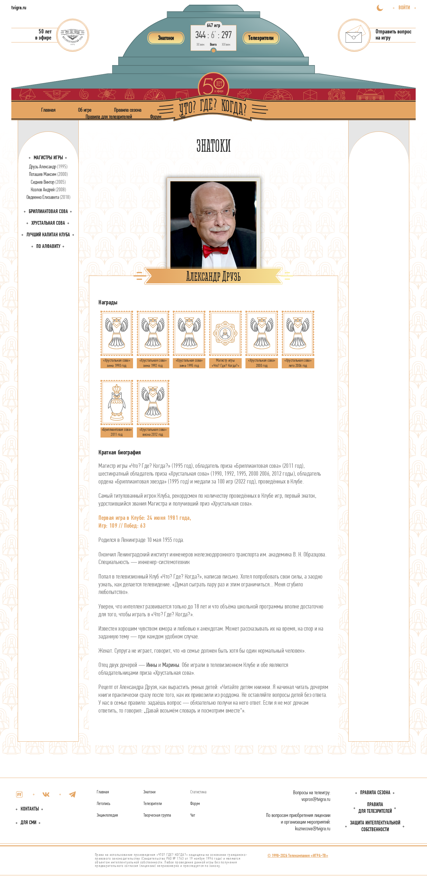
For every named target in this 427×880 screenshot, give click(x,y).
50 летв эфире (43, 35)
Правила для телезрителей (109, 116)
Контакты (30, 809)
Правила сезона (127, 110)
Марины (170, 665)
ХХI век (226, 45)
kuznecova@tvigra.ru (312, 829)
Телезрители (152, 804)
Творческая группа (157, 815)
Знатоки (149, 792)
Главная (48, 110)
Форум (155, 116)
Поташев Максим (48, 174)
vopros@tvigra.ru (316, 799)
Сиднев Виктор (48, 182)
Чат (182, 116)
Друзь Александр (48, 167)
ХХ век (200, 45)
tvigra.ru (18, 8)
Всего (213, 45)
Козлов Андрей (48, 190)
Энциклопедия (107, 815)
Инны (151, 665)
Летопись (103, 804)
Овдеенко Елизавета (48, 197)
